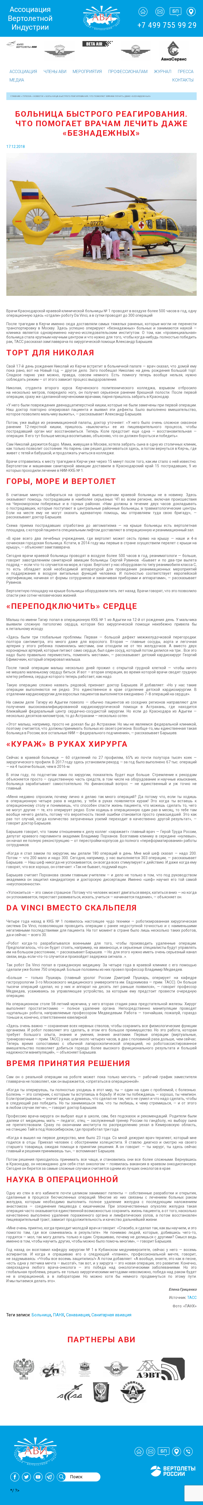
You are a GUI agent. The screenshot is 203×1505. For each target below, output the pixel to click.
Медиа (17, 80)
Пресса (185, 71)
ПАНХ (58, 1314)
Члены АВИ (55, 71)
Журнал (162, 71)
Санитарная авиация (111, 1314)
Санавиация (78, 1314)
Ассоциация (23, 71)
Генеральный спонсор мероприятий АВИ (172, 1483)
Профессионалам (127, 71)
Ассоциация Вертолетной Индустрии (30, 18)
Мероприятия (87, 71)
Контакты (182, 80)
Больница (41, 1314)
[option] (25, 51)
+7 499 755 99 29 (167, 25)
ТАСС (192, 1297)
